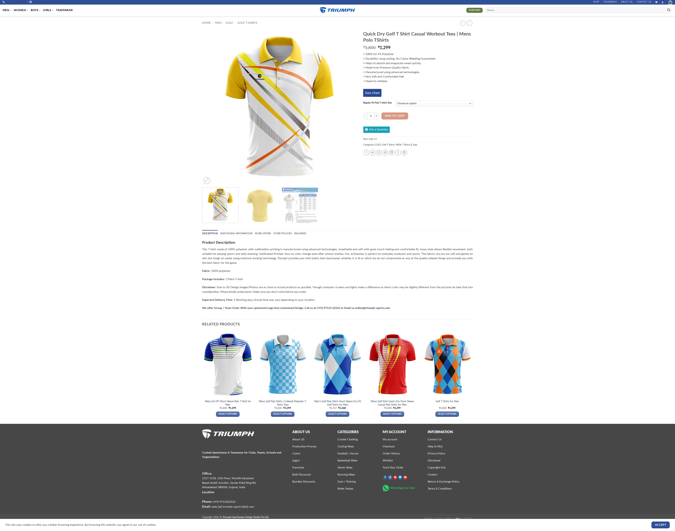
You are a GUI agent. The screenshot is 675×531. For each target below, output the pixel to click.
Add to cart (395, 116)
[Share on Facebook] (366, 153)
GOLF (229, 22)
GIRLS (47, 10)
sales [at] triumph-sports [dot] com (49, 2)
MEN (6, 10)
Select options (228, 414)
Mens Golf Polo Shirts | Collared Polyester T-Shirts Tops (283, 403)
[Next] (350, 106)
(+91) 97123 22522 (15, 2)
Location (208, 492)
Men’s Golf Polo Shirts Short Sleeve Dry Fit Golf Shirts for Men (337, 403)
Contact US (644, 2)
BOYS (34, 10)
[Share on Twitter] (373, 153)
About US (626, 2)
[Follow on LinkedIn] (400, 477)
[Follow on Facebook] (385, 477)
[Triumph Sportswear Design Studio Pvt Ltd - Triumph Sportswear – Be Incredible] (337, 10)
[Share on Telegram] (404, 153)
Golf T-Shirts (247, 22)
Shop (596, 2)
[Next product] (462, 23)
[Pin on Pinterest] (385, 153)
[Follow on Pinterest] (395, 477)
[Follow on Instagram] (390, 477)
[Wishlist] (656, 2)
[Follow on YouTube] (405, 477)
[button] (662, 2)
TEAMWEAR (610, 2)
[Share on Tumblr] (398, 153)
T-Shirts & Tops (409, 145)
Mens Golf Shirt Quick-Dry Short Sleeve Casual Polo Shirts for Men (392, 403)
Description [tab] (210, 233)
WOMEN (20, 10)
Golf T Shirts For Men (447, 401)
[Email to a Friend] (379, 153)
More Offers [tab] (263, 233)
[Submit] (669, 10)
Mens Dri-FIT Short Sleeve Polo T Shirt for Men (228, 403)
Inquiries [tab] (300, 233)
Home (206, 22)
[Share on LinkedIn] (392, 153)
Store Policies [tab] (282, 233)
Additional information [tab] (236, 233)
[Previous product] (469, 23)
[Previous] (210, 106)
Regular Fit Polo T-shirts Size (377, 103)
